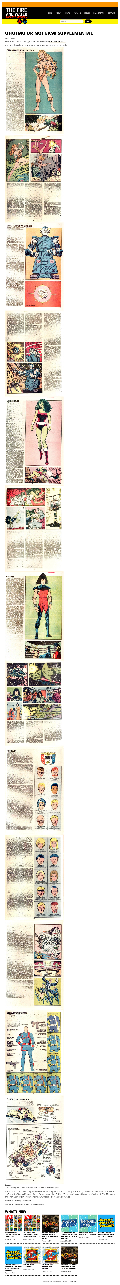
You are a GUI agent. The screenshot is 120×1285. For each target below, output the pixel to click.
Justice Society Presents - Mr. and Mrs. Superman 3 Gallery (13, 1267)
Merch (87, 13)
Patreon (77, 13)
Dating (11, 1204)
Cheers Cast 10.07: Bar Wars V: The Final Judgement (69, 1266)
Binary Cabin (73, 1281)
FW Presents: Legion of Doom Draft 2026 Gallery (32, 1235)
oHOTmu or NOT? (57, 41)
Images (16, 1204)
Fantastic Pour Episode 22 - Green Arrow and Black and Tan (69, 1235)
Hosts (67, 13)
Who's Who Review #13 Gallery (47, 1266)
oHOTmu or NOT (24, 1204)
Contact (111, 13)
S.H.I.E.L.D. (34, 1204)
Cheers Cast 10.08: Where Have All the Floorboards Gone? (50, 1235)
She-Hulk (41, 1204)
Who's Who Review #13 (28, 1266)
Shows (59, 13)
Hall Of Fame (98, 13)
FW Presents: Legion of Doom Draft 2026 (12, 1235)
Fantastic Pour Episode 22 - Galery (87, 1234)
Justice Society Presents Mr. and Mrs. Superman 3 (106, 1235)
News (49, 13)
